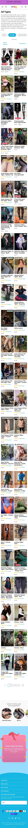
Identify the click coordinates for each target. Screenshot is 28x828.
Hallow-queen (18, 328)
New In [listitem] (4, 35)
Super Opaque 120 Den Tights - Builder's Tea (7, 355)
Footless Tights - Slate (19, 542)
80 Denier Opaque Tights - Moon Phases (7, 568)
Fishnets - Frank (18, 622)
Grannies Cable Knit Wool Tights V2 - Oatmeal (20, 68)
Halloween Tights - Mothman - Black (19, 147)
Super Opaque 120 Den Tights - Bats (6, 381)
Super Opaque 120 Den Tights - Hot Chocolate (19, 355)
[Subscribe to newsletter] (25, 803)
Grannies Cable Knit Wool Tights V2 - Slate (7, 277)
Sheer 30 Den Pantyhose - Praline (6, 490)
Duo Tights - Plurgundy (4, 328)
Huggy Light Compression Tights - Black (7, 673)
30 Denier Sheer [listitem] (22, 35)
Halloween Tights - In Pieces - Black (7, 252)
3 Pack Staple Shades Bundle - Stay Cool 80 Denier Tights (7, 148)
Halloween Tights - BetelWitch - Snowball (6, 122)
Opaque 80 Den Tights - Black (19, 276)
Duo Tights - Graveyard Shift (19, 174)
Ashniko (3, 647)
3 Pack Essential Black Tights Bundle (20, 121)
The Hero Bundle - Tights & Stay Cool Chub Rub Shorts (6, 68)
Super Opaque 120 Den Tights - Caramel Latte (20, 382)
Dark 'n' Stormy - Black (6, 542)
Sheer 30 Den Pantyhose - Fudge (19, 490)
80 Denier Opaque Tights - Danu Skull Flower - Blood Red (6, 596)
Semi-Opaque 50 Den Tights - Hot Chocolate (20, 409)
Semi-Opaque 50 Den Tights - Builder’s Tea (7, 174)
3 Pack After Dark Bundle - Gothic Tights (19, 200)
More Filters (5, 43)
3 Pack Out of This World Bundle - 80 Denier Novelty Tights (6, 227)
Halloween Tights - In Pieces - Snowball (20, 252)
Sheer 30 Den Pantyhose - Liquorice (7, 463)
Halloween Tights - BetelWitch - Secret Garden (20, 95)
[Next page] (22, 685)
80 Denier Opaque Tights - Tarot (19, 595)
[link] (22, 7)
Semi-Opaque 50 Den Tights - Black (7, 408)
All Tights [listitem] (12, 35)
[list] (14, 35)
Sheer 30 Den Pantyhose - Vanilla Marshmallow (19, 464)
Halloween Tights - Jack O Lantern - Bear (20, 225)
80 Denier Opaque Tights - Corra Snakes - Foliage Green (20, 569)
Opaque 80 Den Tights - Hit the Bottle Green (20, 516)
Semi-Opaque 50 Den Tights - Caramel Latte (7, 436)
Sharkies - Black (19, 647)
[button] (2, 7)
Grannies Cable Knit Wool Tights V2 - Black (7, 95)
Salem (3, 302)
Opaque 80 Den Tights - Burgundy (19, 303)
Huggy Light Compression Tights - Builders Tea (20, 673)
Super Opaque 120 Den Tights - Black (6, 199)
